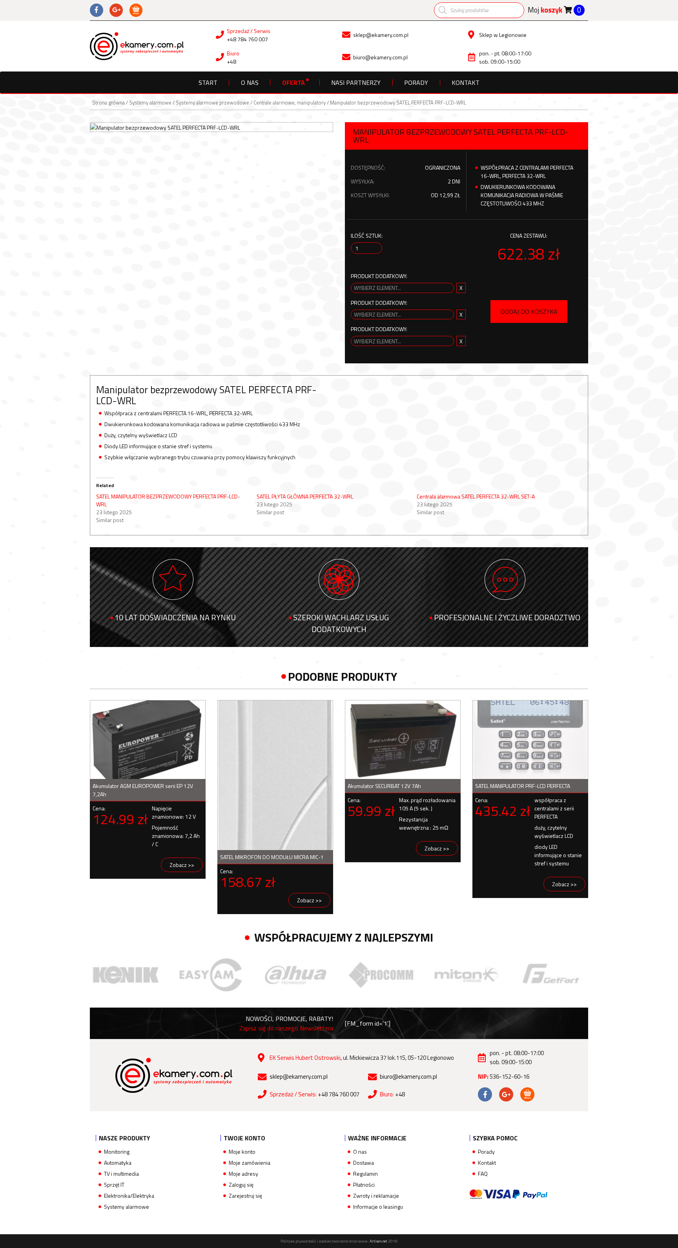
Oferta (293, 82)
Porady (416, 82)
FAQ (483, 1173)
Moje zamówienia (249, 1162)
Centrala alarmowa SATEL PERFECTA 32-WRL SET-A (476, 496)
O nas (250, 82)
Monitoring (116, 1151)
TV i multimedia (121, 1173)
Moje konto (242, 1151)
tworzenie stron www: (359, 1241)
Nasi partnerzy (356, 82)
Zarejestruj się (245, 1195)
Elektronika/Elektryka (129, 1195)
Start (208, 82)
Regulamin (365, 1173)
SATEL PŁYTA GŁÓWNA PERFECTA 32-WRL (305, 496)
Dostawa (363, 1162)
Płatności (364, 1184)
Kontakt (465, 82)
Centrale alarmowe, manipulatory (289, 102)
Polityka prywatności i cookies (306, 1241)
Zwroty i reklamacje (376, 1195)
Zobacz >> (182, 865)
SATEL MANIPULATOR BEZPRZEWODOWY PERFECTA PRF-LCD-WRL (168, 500)
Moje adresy (243, 1173)
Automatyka (117, 1162)
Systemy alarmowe (150, 102)
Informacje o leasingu (378, 1206)
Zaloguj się (241, 1184)
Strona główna (108, 102)
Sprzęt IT (114, 1184)
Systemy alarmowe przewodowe (212, 102)
